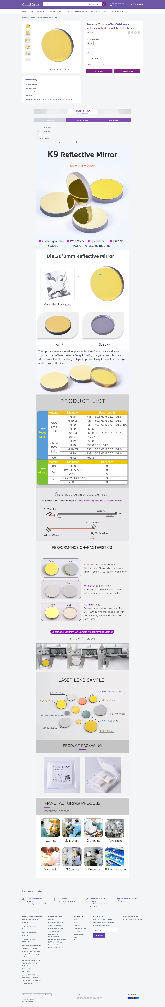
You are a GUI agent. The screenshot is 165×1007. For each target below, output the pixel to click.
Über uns (51, 919)
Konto (112, 5)
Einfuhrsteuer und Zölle (55, 928)
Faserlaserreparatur (55, 11)
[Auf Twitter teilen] (135, 32)
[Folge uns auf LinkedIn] (101, 998)
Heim (24, 11)
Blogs (105, 11)
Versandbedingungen (54, 931)
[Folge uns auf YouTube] (91, 998)
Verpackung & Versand (55, 925)
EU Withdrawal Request (55, 942)
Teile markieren (80, 11)
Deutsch (25, 994)
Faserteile (40, 11)
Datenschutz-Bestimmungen (57, 939)
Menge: (88, 64)
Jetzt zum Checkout (127, 71)
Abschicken (99, 935)
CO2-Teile (67, 11)
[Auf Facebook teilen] (129, 32)
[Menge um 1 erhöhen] (103, 64)
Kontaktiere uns (116, 11)
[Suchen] (104, 4)
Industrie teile (94, 11)
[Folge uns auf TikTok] (94, 998)
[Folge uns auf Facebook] (78, 998)
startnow (89, 32)
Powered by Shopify (27, 1001)
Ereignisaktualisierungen (56, 922)
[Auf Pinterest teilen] (132, 32)
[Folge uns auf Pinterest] (88, 998)
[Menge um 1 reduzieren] (94, 64)
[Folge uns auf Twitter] (81, 998)
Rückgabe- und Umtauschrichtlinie (54, 935)
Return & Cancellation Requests (132, 919)
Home (24, 17)
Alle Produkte (31, 17)
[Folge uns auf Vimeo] (98, 998)
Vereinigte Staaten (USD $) (41, 994)
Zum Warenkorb (99, 71)
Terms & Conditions (54, 945)
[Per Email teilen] (139, 32)
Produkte (31, 11)
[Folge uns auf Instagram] (84, 998)
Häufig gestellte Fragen (55, 948)
